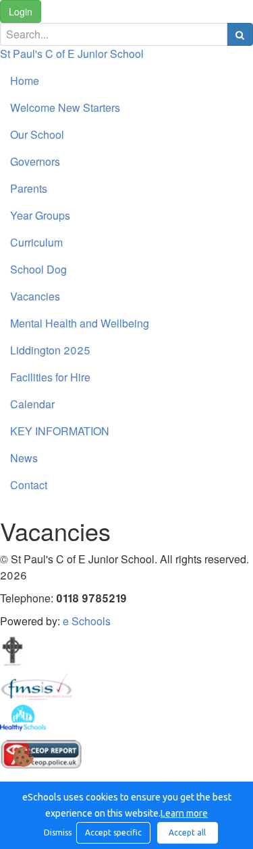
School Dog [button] (38, 269)
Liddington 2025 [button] (50, 350)
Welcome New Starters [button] (65, 107)
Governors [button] (35, 161)
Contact (28, 485)
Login (20, 11)
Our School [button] (37, 134)
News (24, 458)
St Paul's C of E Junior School (72, 53)
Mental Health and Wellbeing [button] (79, 323)
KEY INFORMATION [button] (59, 431)
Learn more (184, 813)
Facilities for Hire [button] (50, 377)
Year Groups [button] (40, 215)
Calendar (32, 404)
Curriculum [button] (36, 242)
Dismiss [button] (56, 832)
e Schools (87, 621)
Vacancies (35, 296)
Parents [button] (28, 188)
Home (24, 80)
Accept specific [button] (113, 832)
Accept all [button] (187, 832)
